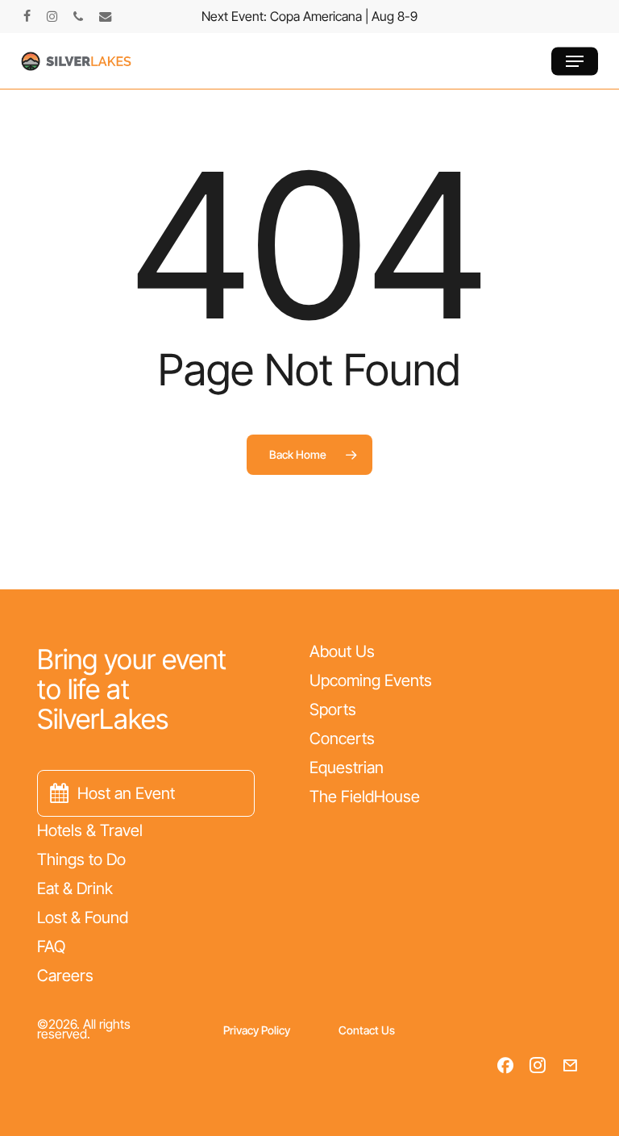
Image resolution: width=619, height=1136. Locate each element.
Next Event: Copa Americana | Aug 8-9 (309, 16)
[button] (574, 61)
